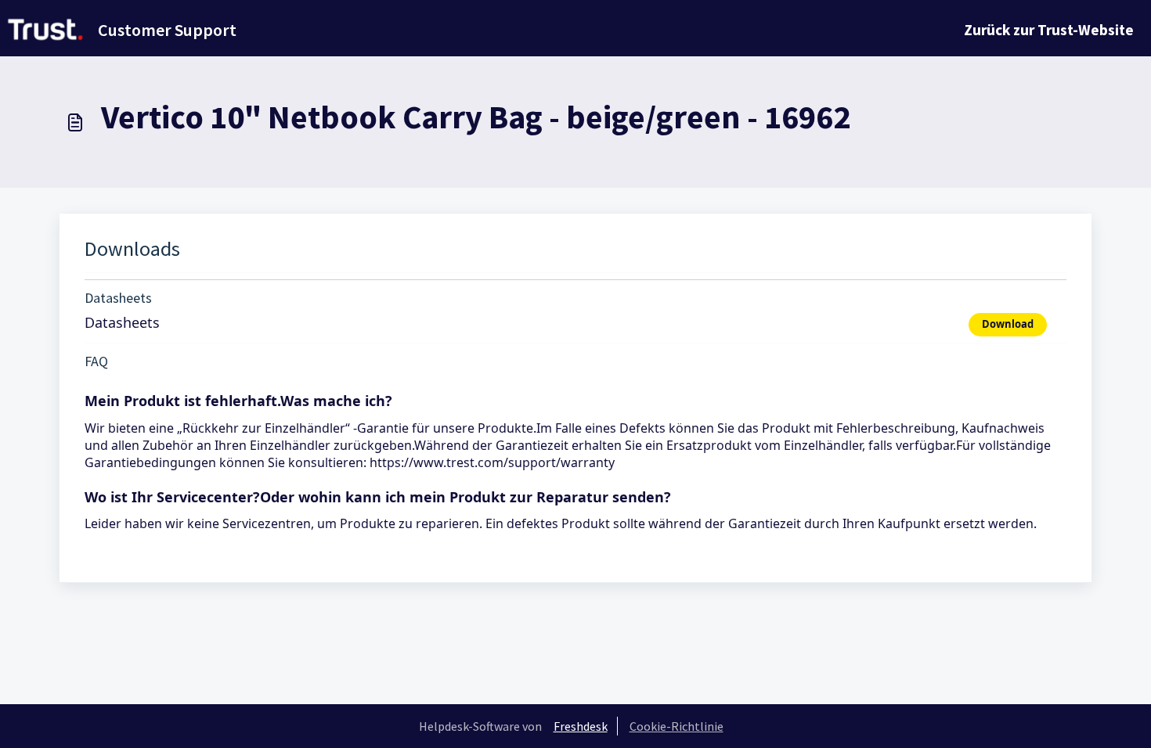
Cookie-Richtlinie (676, 726)
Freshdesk (581, 726)
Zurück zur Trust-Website (1049, 29)
